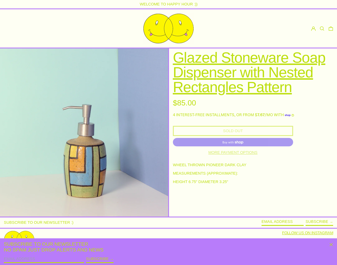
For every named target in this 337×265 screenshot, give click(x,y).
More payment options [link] (232, 152)
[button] (330, 28)
